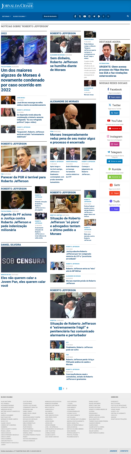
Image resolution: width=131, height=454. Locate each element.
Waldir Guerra (94, 431)
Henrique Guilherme (51, 403)
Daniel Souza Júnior (29, 413)
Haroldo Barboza (29, 441)
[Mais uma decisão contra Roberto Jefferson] (90, 222)
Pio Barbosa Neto (73, 437)
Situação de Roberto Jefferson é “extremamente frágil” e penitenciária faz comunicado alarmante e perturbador (73, 329)
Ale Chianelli (5, 403)
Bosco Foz (4, 421)
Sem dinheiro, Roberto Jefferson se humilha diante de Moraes (64, 64)
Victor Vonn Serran (95, 429)
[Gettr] (103, 16)
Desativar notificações (119, 419)
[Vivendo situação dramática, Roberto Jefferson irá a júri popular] (41, 189)
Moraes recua (89, 95)
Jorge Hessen (49, 421)
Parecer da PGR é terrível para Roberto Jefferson (23, 179)
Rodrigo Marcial (94, 415)
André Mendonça (71, 161)
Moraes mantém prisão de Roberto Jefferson (81, 282)
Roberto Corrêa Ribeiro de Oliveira (98, 410)
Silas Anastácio (94, 419)
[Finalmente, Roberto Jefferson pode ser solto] (57, 345)
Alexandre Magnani (7, 405)
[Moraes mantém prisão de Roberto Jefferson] (57, 279)
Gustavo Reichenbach (30, 438)
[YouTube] (84, 16)
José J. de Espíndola (51, 427)
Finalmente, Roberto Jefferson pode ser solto (79, 348)
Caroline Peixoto (6, 441)
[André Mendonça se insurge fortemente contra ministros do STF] (73, 154)
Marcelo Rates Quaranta (75, 421)
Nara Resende (71, 431)
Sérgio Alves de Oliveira (97, 417)
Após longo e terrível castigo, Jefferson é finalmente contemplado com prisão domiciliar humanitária (57, 174)
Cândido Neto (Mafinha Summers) (8, 426)
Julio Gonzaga (72, 401)
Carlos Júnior (5, 437)
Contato (114, 415)
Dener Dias (26, 415)
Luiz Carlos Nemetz (73, 415)
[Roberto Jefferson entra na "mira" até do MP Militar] (57, 267)
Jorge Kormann (50, 425)
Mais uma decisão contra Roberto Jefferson (89, 237)
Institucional (115, 403)
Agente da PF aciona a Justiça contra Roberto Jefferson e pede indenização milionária (16, 222)
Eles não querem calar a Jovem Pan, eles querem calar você (23, 282)
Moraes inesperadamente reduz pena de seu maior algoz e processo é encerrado (72, 138)
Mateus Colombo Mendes (75, 429)
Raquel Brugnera (95, 403)
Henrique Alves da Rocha (53, 401)
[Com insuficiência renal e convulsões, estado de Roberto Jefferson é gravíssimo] (57, 373)
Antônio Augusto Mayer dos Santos (10, 412)
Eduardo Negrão (28, 421)
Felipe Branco (27, 427)
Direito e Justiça (56, 215)
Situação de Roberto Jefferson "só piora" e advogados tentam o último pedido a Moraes (65, 226)
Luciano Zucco (72, 413)
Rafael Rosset (93, 401)
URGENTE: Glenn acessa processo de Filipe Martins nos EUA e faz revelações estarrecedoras (114, 71)
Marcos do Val (6, 274)
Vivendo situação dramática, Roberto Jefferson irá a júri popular (41, 206)
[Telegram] (94, 16)
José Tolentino (50, 431)
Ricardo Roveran (94, 407)
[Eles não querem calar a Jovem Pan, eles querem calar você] (24, 259)
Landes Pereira (72, 405)
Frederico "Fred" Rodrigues (32, 431)
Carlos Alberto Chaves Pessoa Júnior (9, 430)
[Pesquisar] (128, 16)
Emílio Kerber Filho (29, 423)
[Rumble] (99, 16)
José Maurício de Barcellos (54, 429)
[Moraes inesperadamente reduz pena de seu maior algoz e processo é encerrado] (73, 116)
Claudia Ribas (27, 403)
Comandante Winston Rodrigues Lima (30, 408)
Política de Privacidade (118, 405)
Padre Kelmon (89, 39)
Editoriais (6, 16)
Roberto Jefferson (23, 110)
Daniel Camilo (27, 411)
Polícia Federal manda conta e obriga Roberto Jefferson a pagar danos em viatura (89, 211)
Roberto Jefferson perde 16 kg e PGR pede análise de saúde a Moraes (80, 362)
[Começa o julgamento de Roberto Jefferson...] (89, 154)
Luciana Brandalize (73, 411)
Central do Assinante (118, 413)
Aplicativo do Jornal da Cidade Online (119, 408)
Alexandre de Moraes (57, 55)
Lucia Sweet (71, 409)
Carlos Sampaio (6, 438)
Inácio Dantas (49, 407)
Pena (51, 131)
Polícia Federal (6, 66)
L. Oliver (69, 403)
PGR (2, 174)
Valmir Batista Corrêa (96, 427)
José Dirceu (21, 98)
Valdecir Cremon (94, 423)
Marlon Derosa (72, 427)
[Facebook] (75, 16)
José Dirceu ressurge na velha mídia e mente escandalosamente (31, 103)
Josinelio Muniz (50, 433)
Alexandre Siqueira (7, 407)
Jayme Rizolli (49, 409)
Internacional (104, 63)
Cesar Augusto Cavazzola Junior (10, 443)
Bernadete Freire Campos (9, 419)
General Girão (27, 433)
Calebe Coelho (6, 423)
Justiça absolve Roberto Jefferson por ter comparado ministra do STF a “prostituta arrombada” (78, 255)
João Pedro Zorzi (51, 417)
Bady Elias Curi (6, 417)
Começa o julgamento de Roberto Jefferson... (87, 170)
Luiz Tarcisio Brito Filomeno (76, 419)
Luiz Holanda (71, 417)
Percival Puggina (72, 435)
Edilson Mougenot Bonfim (31, 417)
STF (67, 342)
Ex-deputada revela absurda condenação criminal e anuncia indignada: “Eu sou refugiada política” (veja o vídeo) (30, 118)
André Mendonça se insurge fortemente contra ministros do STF (72, 171)
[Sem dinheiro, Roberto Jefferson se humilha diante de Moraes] (65, 44)
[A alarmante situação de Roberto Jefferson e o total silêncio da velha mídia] (41, 216)
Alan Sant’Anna (6, 401)
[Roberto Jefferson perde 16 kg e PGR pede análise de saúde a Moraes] (57, 359)
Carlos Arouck (6, 433)
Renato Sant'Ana (94, 405)
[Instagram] (89, 16)
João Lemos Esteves (51, 415)
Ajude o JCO (115, 411)
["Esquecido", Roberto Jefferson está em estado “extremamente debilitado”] (8, 131)
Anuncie (113, 417)
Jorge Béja (48, 419)
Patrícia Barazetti (73, 433)
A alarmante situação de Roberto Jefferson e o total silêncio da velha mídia (40, 233)
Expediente (114, 401)
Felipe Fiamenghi (28, 429)
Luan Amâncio (71, 407)
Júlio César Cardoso (52, 437)
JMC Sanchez (49, 413)
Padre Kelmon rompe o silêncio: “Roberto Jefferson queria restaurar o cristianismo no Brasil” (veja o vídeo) (90, 51)
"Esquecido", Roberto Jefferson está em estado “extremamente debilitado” (30, 134)
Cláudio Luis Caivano (30, 405)
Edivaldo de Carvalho (30, 419)
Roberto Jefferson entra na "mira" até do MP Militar (80, 269)
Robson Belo (93, 413)
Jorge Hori (48, 423)
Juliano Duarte (50, 435)
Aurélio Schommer (7, 415)
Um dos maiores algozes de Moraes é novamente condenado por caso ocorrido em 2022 (22, 80)
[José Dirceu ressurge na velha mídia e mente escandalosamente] (8, 100)
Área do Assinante (50, 16)
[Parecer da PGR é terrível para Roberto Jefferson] (24, 159)
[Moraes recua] (90, 83)
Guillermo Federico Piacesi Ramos (31, 436)
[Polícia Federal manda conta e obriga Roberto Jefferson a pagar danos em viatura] (90, 194)
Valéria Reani (93, 425)
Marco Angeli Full (73, 423)
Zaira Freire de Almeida (96, 433)
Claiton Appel (27, 401)
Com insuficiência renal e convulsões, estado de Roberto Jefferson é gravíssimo (79, 376)
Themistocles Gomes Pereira (98, 421)
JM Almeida (48, 411)
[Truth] (108, 16)
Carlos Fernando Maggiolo (10, 435)
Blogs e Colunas (19, 16)
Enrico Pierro (27, 425)
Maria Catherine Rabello (75, 425)
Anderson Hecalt (6, 409)
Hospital (53, 320)
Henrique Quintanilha (52, 405)
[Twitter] (80, 16)
